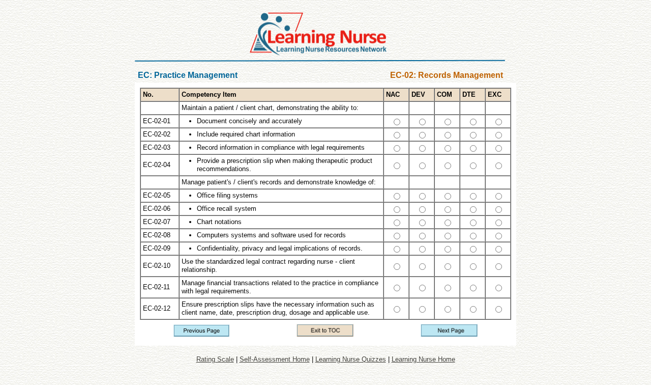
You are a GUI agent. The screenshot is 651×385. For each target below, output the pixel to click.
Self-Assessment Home (275, 359)
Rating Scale (215, 359)
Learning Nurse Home (423, 359)
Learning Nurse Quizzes (350, 359)
